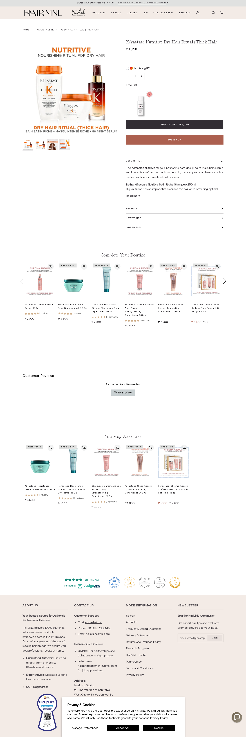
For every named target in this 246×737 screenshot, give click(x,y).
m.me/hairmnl (93, 622)
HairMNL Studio (136, 655)
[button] (237, 717)
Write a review (123, 392)
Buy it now (175, 139)
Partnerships (134, 661)
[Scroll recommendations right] (224, 281)
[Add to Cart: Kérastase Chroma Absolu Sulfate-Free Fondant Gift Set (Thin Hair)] (217, 267)
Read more (133, 195)
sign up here (105, 655)
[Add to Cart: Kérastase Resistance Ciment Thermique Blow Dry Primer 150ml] (117, 267)
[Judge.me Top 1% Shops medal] (175, 582)
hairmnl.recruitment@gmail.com (97, 665)
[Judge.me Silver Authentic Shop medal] (144, 582)
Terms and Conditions (140, 668)
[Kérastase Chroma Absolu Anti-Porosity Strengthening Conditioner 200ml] (140, 281)
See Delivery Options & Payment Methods (142, 2)
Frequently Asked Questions (143, 628)
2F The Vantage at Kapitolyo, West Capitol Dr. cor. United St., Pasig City (93, 694)
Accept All (122, 727)
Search (130, 615)
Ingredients (134, 227)
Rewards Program (137, 648)
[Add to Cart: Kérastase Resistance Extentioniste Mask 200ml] (84, 267)
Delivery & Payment (138, 635)
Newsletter (188, 605)
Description (134, 161)
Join (215, 638)
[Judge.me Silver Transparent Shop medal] (160, 582)
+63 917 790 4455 (99, 628)
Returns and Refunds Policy (143, 641)
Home (26, 29)
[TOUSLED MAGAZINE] (78, 12)
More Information (141, 605)
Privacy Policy (159, 718)
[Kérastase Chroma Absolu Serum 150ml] (40, 281)
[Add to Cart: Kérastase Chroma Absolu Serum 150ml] (51, 267)
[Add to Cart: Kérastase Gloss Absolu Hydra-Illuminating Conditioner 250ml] (184, 267)
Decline (159, 727)
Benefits (131, 208)
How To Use (133, 218)
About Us (30, 605)
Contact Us (84, 605)
